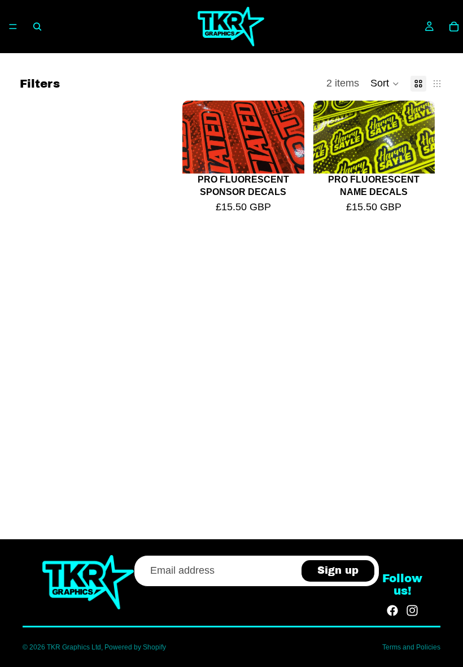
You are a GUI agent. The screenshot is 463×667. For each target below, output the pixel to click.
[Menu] (13, 27)
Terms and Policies (411, 647)
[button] (384, 83)
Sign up (338, 570)
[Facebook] (392, 610)
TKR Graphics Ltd (74, 647)
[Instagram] (412, 610)
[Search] (37, 26)
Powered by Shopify (135, 647)
